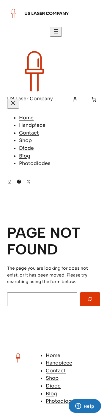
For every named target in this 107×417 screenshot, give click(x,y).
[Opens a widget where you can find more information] (84, 406)
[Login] (75, 99)
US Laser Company (46, 13)
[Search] (90, 299)
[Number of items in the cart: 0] (94, 99)
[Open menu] (56, 32)
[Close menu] (13, 104)
